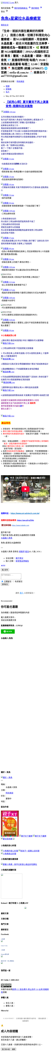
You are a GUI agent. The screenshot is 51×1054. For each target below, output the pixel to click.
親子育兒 (19, 558)
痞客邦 (22, 552)
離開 (13, 1049)
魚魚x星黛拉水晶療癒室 (21, 18)
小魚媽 (3, 939)
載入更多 (5, 570)
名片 (7, 92)
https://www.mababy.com (20, 525)
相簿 (7, 86)
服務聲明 (25, 1021)
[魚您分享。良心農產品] (2, 963)
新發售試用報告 (22, 561)
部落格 (8, 89)
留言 (27, 552)
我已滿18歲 (6, 1049)
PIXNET (11, 1018)
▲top (3, 565)
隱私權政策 (42, 1018)
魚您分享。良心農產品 (7, 961)
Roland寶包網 (5, 954)
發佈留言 (5, 584)
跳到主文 (5, 25)
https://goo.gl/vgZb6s (25, 520)
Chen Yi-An (4, 945)
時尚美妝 (20, 81)
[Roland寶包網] (2, 956)
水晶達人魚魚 (6, 538)
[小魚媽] (2, 941)
